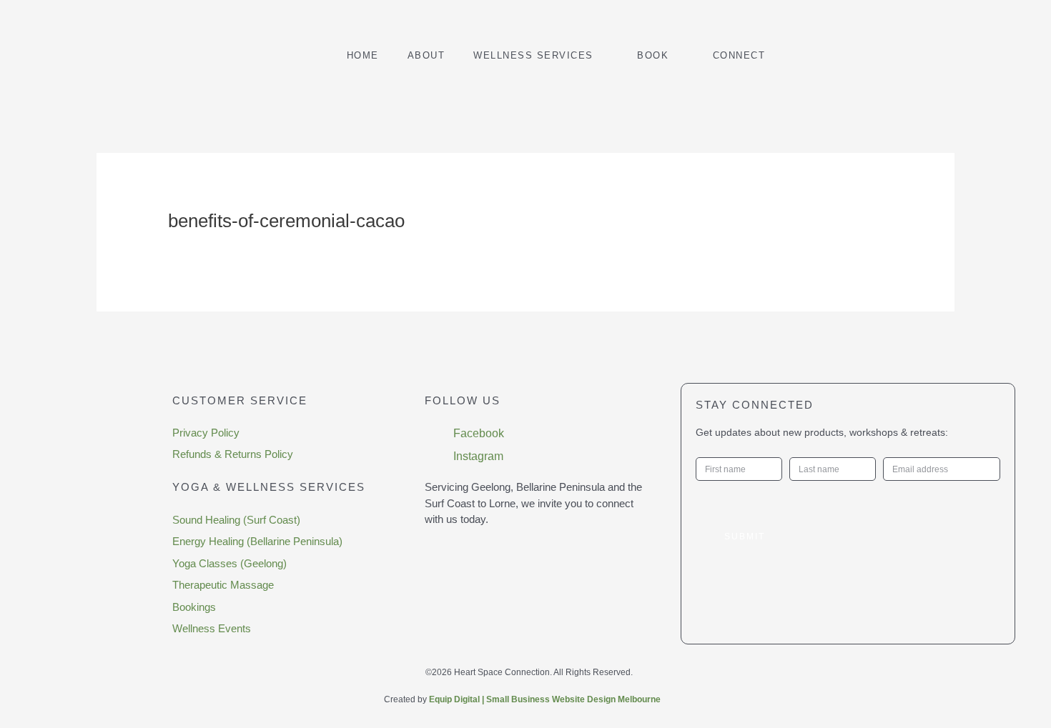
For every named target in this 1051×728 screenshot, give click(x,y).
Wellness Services (533, 55)
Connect (739, 55)
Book (652, 55)
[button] (908, 55)
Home (363, 55)
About (426, 55)
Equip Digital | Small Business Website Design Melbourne (545, 699)
